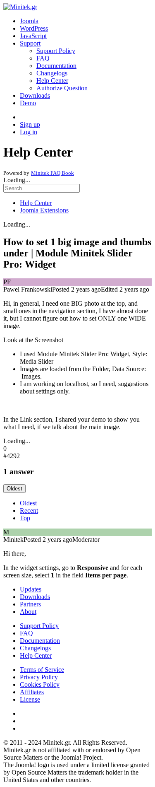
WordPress (34, 28)
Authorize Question (62, 88)
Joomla (29, 20)
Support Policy (55, 50)
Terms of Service (42, 669)
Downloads (35, 95)
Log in (28, 131)
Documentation (56, 65)
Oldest (14, 488)
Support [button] (30, 43)
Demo (28, 102)
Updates (30, 589)
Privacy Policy (39, 677)
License (30, 699)
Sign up (30, 124)
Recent (29, 510)
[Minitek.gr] (20, 6)
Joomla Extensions (44, 210)
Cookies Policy (40, 684)
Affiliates (32, 691)
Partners (30, 604)
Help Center (52, 80)
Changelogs (51, 73)
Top (25, 517)
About (28, 611)
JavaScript (33, 35)
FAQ (43, 58)
